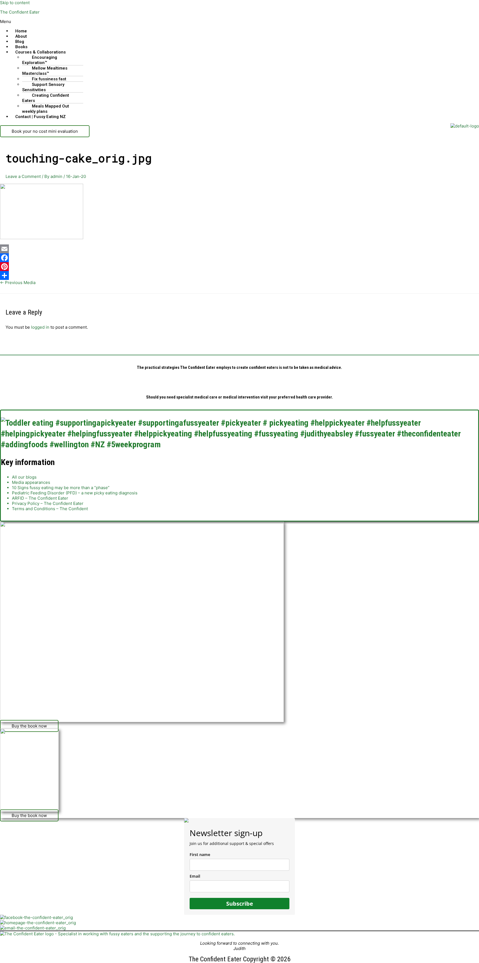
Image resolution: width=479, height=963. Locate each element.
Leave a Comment (23, 176)
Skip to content (15, 2)
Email (195, 876)
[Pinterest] (239, 266)
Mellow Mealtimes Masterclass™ (44, 71)
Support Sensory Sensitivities (43, 87)
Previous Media (17, 282)
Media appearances (31, 482)
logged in (40, 327)
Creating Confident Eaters (45, 98)
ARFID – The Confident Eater (40, 498)
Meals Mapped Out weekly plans (45, 109)
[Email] (239, 248)
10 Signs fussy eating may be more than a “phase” (60, 487)
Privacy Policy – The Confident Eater (47, 503)
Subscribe (239, 903)
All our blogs (24, 477)
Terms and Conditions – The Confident (50, 508)
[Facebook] (239, 257)
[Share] (239, 275)
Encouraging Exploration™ (39, 60)
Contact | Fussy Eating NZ (40, 116)
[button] (239, 21)
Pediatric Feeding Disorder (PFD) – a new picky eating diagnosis (74, 492)
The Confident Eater (20, 12)
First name (200, 854)
